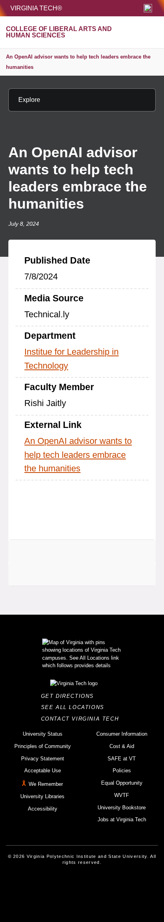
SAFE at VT (121, 759)
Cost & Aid (121, 746)
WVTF (121, 795)
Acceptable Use (42, 771)
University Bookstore (122, 808)
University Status (42, 734)
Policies (122, 771)
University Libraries (42, 796)
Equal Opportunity (122, 783)
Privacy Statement (42, 759)
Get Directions (70, 696)
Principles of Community (42, 746)
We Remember (46, 784)
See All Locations (75, 707)
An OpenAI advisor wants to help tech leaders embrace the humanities (78, 62)
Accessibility (42, 809)
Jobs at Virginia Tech (122, 819)
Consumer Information (121, 734)
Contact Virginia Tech (82, 719)
